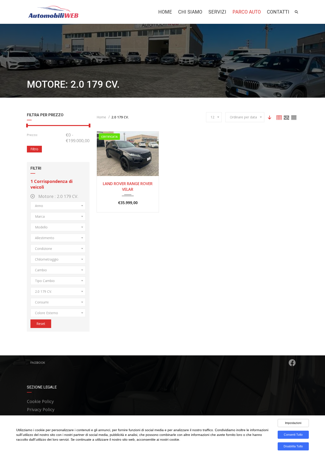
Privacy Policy (40, 409)
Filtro (34, 149)
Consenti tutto (293, 434)
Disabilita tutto (293, 446)
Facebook (37, 363)
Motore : (57, 196)
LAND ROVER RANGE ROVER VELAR (128, 186)
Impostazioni (293, 423)
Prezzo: (32, 135)
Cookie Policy (40, 401)
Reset (40, 323)
